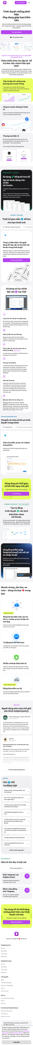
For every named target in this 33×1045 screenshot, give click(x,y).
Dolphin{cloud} (6, 961)
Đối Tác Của (4, 991)
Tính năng (4, 954)
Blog (2, 980)
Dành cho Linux (5, 1016)
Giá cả (3, 948)
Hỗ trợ (3, 988)
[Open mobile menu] (29, 2)
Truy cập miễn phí (16, 32)
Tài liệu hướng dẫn (6, 982)
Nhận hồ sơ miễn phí (16, 922)
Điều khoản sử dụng (17, 1033)
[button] (16, 791)
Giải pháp (4, 951)
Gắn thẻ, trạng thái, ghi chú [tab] (12, 227)
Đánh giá (3, 956)
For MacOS (4, 1014)
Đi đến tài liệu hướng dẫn (16, 850)
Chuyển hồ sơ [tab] (8, 427)
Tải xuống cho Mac (17, 37)
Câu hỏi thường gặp (7, 985)
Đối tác (3, 1003)
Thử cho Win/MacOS (16, 260)
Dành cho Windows (6, 1011)
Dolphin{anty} (6, 945)
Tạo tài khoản (20, 2)
